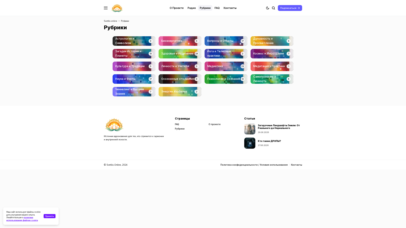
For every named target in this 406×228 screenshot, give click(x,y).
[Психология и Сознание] (226, 79)
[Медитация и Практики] (272, 66)
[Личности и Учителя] (180, 66)
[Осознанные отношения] (180, 79)
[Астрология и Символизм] (134, 41)
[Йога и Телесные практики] (226, 53)
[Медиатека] (226, 66)
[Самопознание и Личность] (272, 79)
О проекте (215, 124)
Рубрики (180, 128)
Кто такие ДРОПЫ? (269, 141)
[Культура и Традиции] (134, 66)
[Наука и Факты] (134, 79)
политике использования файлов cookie (22, 218)
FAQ (177, 124)
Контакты (296, 164)
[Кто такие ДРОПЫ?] (249, 143)
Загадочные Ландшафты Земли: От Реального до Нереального (279, 126)
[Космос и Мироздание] (272, 53)
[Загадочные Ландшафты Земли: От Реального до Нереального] (249, 128)
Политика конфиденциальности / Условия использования (254, 164)
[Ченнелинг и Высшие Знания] (134, 91)
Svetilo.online (110, 21)
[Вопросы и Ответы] (226, 41)
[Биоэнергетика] (180, 41)
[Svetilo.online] (117, 8)
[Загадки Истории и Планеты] (134, 53)
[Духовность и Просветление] (272, 41)
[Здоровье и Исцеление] (180, 53)
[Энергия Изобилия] (180, 91)
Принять (49, 216)
